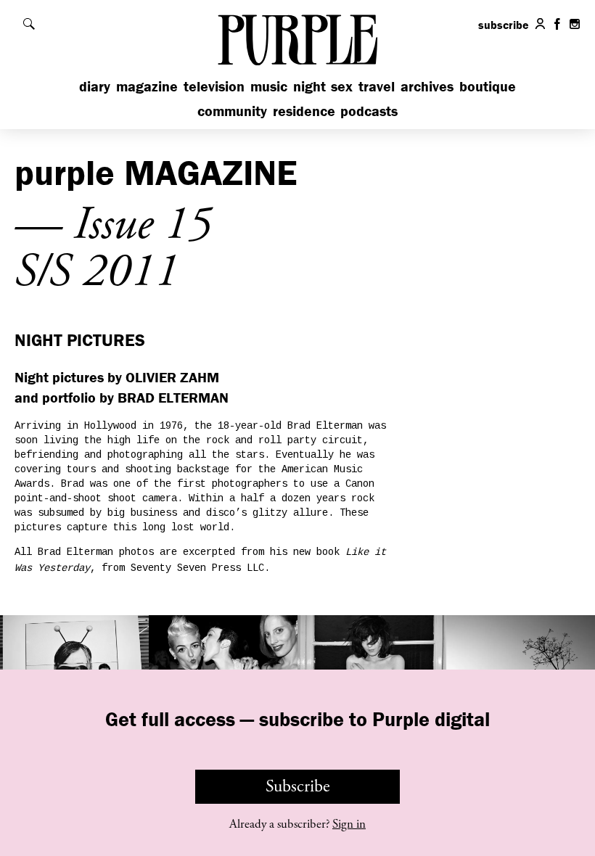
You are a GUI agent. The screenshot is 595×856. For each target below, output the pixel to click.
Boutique (487, 86)
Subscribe (298, 786)
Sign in (349, 824)
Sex (342, 86)
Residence (304, 111)
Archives (427, 86)
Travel (376, 86)
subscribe (503, 24)
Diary (94, 86)
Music (268, 86)
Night (309, 86)
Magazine (147, 86)
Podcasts (369, 111)
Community (232, 111)
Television (214, 86)
